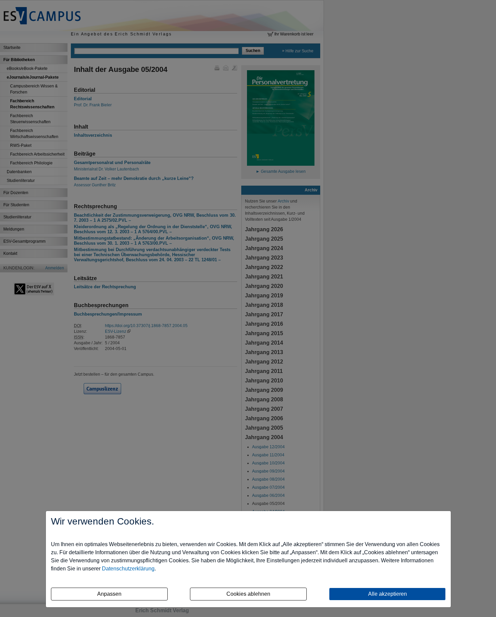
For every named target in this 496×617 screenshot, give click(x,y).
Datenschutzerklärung (128, 568)
